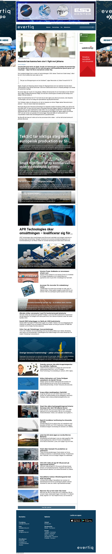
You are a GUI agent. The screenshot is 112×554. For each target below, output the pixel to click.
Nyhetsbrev (67, 27)
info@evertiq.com (24, 532)
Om (61, 27)
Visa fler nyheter (46, 507)
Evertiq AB (26, 27)
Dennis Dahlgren (21, 64)
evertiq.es (67, 23)
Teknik (19, 58)
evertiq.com (54, 23)
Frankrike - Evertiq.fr (50, 538)
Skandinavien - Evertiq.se (51, 536)
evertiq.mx (80, 23)
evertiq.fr (73, 23)
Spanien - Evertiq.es (50, 533)
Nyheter (48, 27)
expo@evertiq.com (24, 528)
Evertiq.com (48, 524)
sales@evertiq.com (24, 524)
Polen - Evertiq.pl (49, 535)
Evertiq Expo (55, 27)
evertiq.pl (86, 23)
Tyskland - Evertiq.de (50, 532)
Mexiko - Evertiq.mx (50, 528)
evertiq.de (61, 23)
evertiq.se (92, 23)
